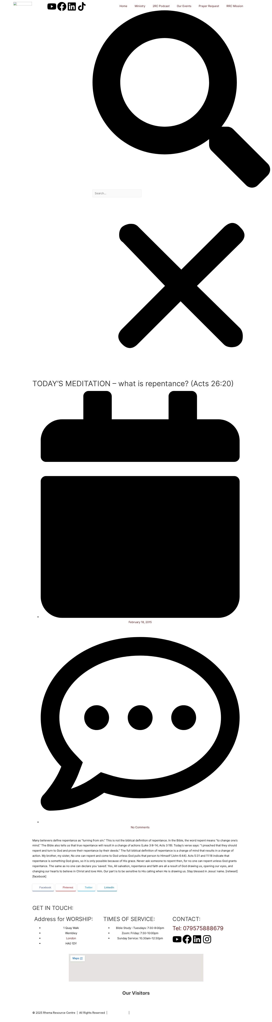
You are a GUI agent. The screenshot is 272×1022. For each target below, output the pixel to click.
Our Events (184, 6)
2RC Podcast (161, 6)
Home (123, 6)
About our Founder (143, 1012)
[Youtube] (51, 6)
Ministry (140, 6)
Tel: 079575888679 (198, 928)
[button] (181, 99)
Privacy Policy (118, 1012)
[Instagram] (207, 939)
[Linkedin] (71, 6)
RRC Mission (234, 6)
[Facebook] (61, 6)
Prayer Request (209, 6)
